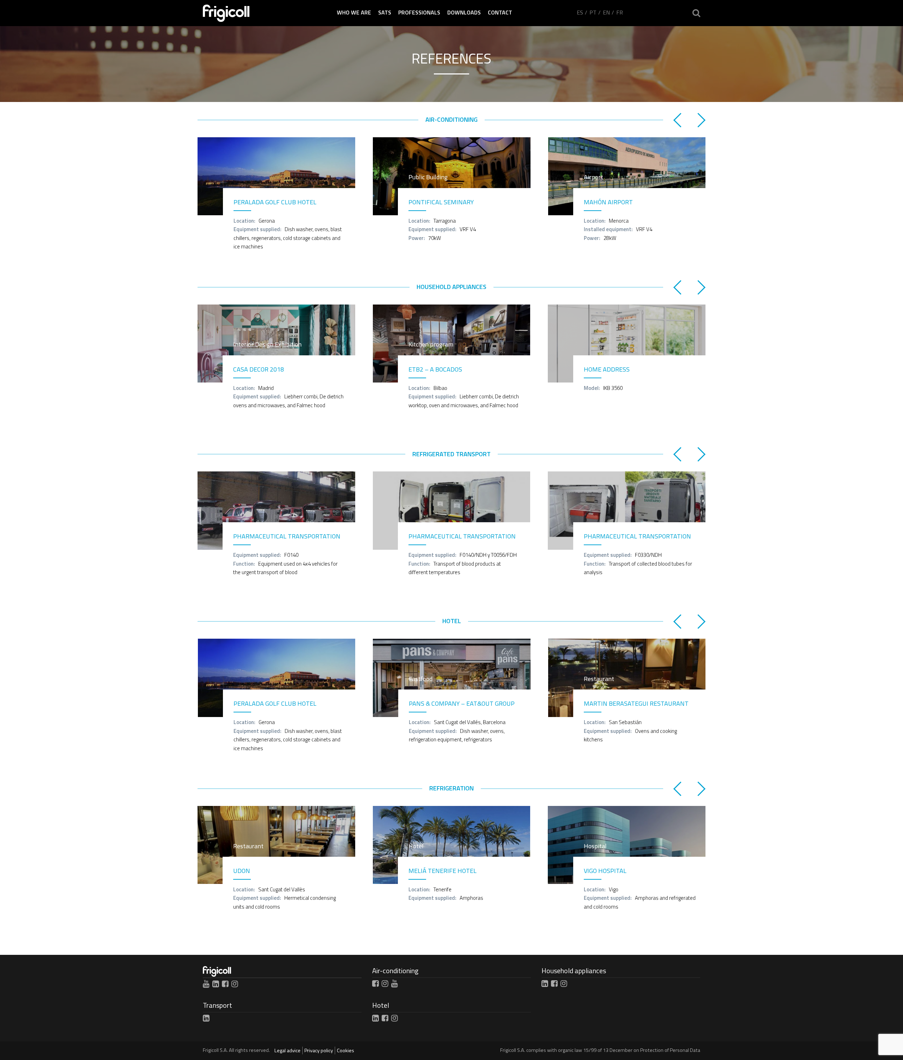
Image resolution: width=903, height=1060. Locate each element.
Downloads (464, 12)
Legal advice (287, 1050)
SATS (384, 12)
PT (592, 12)
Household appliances (573, 970)
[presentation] (679, 120)
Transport (217, 1005)
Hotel (380, 1005)
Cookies (345, 1050)
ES (580, 12)
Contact (500, 12)
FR (619, 12)
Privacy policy (318, 1050)
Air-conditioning (395, 970)
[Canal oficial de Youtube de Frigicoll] (206, 984)
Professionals (419, 12)
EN (606, 12)
